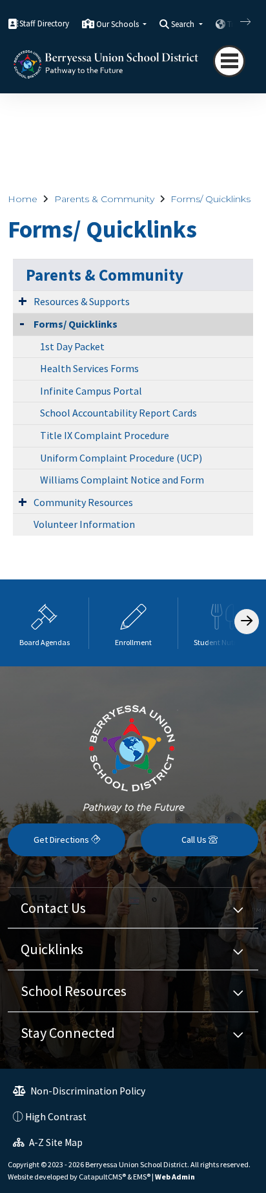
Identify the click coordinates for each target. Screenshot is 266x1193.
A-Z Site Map (55, 1142)
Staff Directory (44, 23)
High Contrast (56, 1117)
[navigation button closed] (229, 61)
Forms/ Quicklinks (210, 199)
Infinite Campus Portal (91, 390)
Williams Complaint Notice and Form (122, 479)
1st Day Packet (72, 346)
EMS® (141, 1176)
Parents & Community (104, 199)
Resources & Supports (82, 301)
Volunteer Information (84, 524)
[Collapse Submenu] (21, 323)
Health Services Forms (89, 368)
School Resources (74, 991)
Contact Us (53, 908)
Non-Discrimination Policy (86, 1091)
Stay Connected (68, 1033)
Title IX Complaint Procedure (104, 435)
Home (22, 199)
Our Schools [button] (118, 24)
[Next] (235, 22)
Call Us (195, 839)
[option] (44, 622)
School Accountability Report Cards (118, 412)
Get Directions (62, 839)
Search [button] (183, 24)
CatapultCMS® (102, 1176)
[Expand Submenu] (22, 300)
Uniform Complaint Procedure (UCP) (121, 457)
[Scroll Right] (247, 621)
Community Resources (83, 502)
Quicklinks (52, 949)
